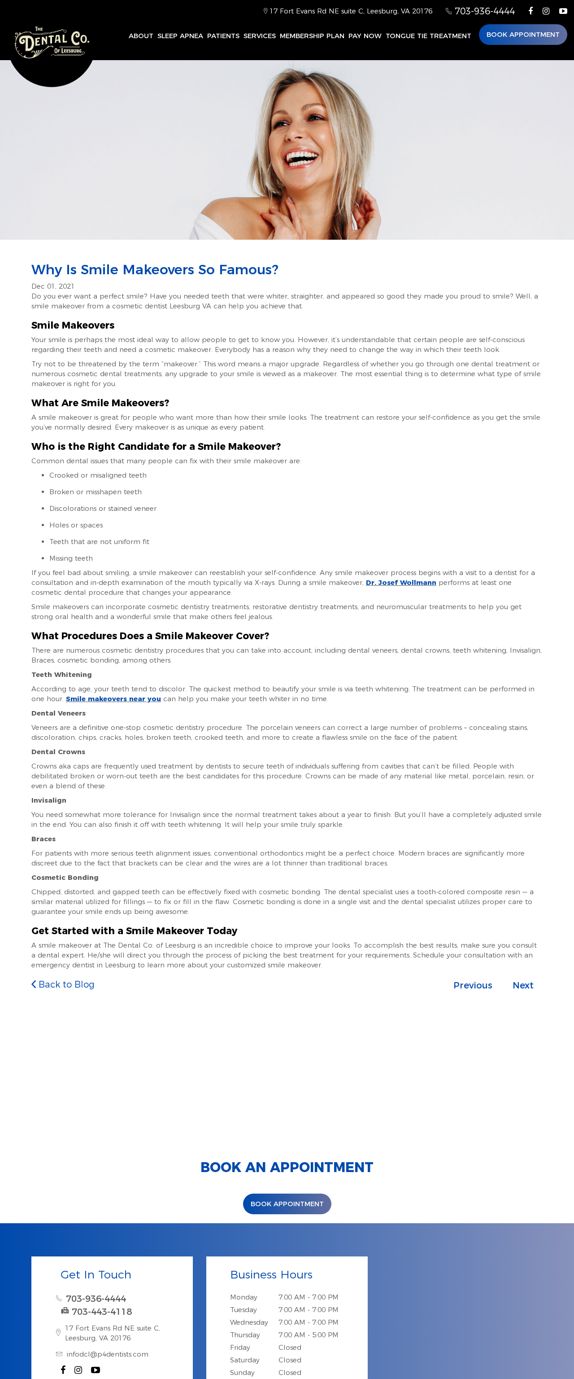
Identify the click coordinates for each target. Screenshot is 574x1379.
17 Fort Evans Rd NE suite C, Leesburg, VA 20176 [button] (349, 11)
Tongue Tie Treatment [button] (428, 35)
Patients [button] (223, 35)
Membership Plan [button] (312, 35)
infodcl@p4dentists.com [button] (107, 1354)
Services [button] (260, 35)
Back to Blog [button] (65, 984)
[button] (530, 11)
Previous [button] (472, 985)
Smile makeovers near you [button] (113, 698)
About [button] (141, 35)
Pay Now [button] (365, 35)
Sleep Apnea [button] (180, 35)
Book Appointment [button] (523, 34)
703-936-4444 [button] (483, 11)
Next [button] (523, 985)
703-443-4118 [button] (102, 1311)
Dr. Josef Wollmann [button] (401, 582)
